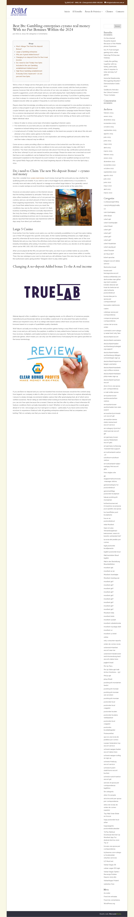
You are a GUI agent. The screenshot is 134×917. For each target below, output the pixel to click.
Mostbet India (109, 613)
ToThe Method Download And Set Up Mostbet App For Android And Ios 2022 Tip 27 (112, 837)
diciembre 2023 (109, 120)
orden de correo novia (112, 644)
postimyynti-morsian (111, 698)
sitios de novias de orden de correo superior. (111, 807)
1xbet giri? (107, 230)
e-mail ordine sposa (111, 392)
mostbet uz (108, 630)
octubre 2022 (109, 168)
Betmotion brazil (110, 267)
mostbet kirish (109, 616)
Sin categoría (31, 34)
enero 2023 (108, 158)
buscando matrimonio (112, 305)
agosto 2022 (108, 175)
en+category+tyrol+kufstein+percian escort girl (112, 431)
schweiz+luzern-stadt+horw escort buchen (110, 770)
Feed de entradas (110, 897)
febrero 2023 (108, 155)
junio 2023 (107, 141)
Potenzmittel (109, 733)
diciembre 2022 (109, 161)
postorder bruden (110, 712)
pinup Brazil (108, 679)
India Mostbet (109, 525)
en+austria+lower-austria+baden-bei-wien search (112, 407)
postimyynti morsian (111, 689)
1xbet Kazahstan (110, 243)
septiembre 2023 (110, 130)
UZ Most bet (108, 861)
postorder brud (109, 702)
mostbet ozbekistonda (112, 623)
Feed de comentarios (112, 900)
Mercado (115, 914)
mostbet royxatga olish (112, 627)
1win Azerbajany (109, 212)
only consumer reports (112, 641)
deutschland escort (111, 337)
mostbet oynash (110, 620)
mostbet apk (108, 568)
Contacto (120, 12)
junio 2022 (107, 182)
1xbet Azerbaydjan (110, 223)
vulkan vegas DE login (112, 868)
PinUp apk (107, 676)
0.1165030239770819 (111, 202)
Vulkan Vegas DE (110, 865)
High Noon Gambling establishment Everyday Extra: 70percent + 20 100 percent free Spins (29, 73)
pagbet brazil (108, 663)
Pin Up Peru (108, 666)
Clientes (109, 12)
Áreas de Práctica (93, 12)
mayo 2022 (108, 186)
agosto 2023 (108, 134)
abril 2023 (107, 148)
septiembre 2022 (110, 172)
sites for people (110, 795)
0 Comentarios (42, 34)
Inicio (67, 12)
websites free (109, 884)
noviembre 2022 (110, 165)
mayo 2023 (108, 144)
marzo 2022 (108, 193)
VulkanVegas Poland (111, 881)
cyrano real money (37, 178)
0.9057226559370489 (112, 205)
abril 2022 (107, 189)
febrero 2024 (108, 113)
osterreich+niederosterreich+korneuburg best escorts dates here (112, 656)
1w (105, 209)
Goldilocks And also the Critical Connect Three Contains (111, 92)
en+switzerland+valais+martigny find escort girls (112, 466)
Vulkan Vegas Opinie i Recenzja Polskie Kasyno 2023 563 (111, 874)
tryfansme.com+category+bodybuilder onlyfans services (112, 855)
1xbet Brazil (108, 226)
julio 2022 (107, 179)
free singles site (110, 473)
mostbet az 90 (109, 571)
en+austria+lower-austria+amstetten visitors (110, 398)
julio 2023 (107, 137)
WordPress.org (109, 903)
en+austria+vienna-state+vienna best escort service (110, 422)
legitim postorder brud (112, 552)
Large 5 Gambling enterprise (26, 52)
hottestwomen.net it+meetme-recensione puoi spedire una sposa (112, 506)
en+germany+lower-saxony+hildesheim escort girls (111, 439)
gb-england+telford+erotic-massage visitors (112, 478)
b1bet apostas (109, 257)
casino (106, 309)
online (106, 637)
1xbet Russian (109, 250)
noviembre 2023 (110, 123)
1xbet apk (107, 219)
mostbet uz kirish (110, 634)
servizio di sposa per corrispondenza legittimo (111, 785)
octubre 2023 (109, 127)
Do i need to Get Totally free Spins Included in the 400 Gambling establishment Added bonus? (29, 65)
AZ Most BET (109, 254)
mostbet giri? (108, 581)
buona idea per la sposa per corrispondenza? (110, 299)
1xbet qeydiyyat (110, 247)
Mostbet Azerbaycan (111, 578)
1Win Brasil (108, 216)
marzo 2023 (108, 151)
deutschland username (112, 340)
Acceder (107, 893)
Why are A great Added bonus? (27, 54)
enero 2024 (108, 116)
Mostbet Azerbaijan (111, 575)
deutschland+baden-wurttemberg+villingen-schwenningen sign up (112, 355)
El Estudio (77, 12)
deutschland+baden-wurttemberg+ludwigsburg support (112, 346)
